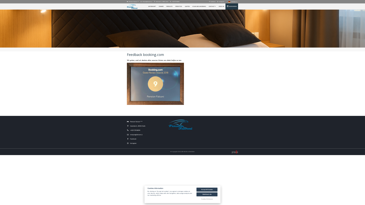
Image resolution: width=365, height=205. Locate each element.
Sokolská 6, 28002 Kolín (137, 126)
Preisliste (169, 6)
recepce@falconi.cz (147, 2)
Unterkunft (152, 6)
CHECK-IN (221, 6)
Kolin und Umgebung (199, 6)
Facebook (212, 2)
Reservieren (233, 6)
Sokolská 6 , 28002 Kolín (161, 2)
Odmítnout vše (207, 194)
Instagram (221, 2)
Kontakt (212, 6)
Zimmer (161, 6)
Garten (187, 6)
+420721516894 (175, 2)
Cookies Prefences (207, 199)
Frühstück (178, 6)
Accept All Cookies (207, 189)
